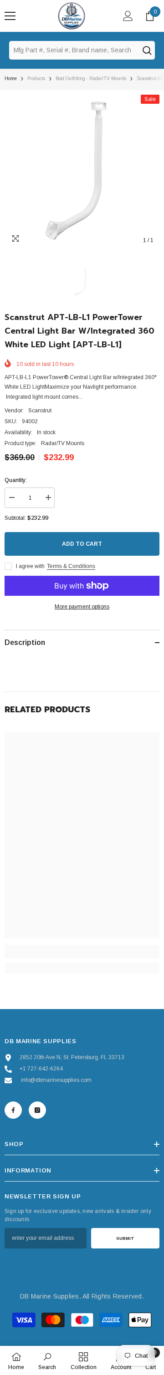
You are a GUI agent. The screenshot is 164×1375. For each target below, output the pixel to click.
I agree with (30, 566)
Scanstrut (39, 410)
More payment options (82, 607)
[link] (82, 954)
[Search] (146, 50)
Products (36, 78)
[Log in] (128, 16)
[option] (82, 172)
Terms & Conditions (71, 566)
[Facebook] (13, 1110)
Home (11, 78)
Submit (125, 1238)
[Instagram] (37, 1110)
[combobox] (73, 50)
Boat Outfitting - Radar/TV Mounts (91, 78)
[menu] (10, 15)
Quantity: (16, 480)
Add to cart (82, 544)
